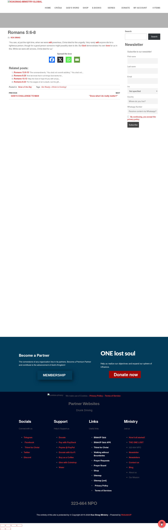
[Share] (13, 525)
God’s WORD (72, 7)
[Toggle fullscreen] (8, 525)
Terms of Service (113, 395)
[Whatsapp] (69, 60)
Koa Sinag (15, 37)
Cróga (58, 7)
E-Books (96, 7)
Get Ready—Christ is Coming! (53, 87)
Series (111, 7)
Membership (54, 375)
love (108, 45)
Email (129, 76)
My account (140, 7)
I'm (128, 86)
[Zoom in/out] (2, 525)
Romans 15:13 (20, 78)
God (84, 45)
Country (130, 96)
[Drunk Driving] (84, 410)
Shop (85, 7)
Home (48, 7)
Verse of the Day (25, 87)
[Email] (77, 60)
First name (131, 56)
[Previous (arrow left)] (2, 529)
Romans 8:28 (20, 75)
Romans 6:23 (20, 81)
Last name (131, 66)
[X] (60, 60)
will (97, 42)
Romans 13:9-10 (21, 72)
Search (128, 31)
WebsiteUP (126, 514)
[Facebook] (52, 60)
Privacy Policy (96, 395)
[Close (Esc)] (19, 525)
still (50, 42)
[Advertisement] (142, 171)
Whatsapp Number (134, 106)
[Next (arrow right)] (8, 529)
